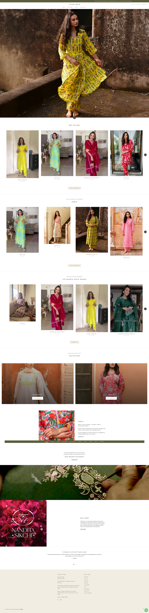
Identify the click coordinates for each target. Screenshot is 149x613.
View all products (74, 188)
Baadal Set (57, 177)
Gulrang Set (126, 257)
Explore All (74, 342)
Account (133, 4)
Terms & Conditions (88, 593)
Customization (86, 585)
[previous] (3, 155)
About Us (86, 579)
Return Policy (86, 591)
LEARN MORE (83, 529)
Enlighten (21, 609)
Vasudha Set (57, 245)
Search (138, 4)
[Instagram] (60, 599)
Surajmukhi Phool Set (91, 254)
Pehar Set (22, 323)
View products (38, 398)
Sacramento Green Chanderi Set (126, 333)
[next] (145, 155)
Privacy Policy (86, 589)
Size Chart (86, 577)
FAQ (85, 587)
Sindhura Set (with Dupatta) (91, 177)
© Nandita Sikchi (9, 609)
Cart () (144, 4)
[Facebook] (57, 599)
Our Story (70, 7)
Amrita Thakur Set (22, 179)
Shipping (86, 583)
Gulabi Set (126, 177)
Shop (64, 7)
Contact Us (83, 7)
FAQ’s (76, 7)
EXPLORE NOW (81, 436)
